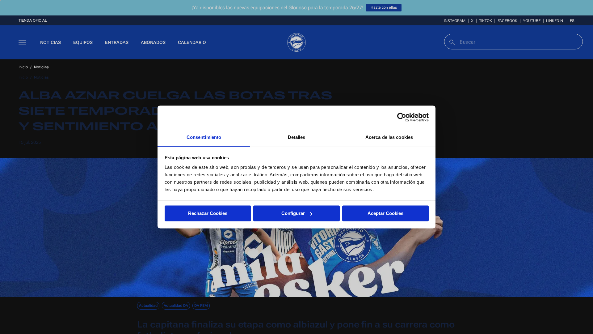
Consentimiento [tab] (204, 137)
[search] (451, 42)
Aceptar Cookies (385, 213)
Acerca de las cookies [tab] (389, 137)
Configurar (293, 213)
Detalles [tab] (296, 137)
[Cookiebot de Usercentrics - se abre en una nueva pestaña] (402, 117)
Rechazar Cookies (207, 213)
